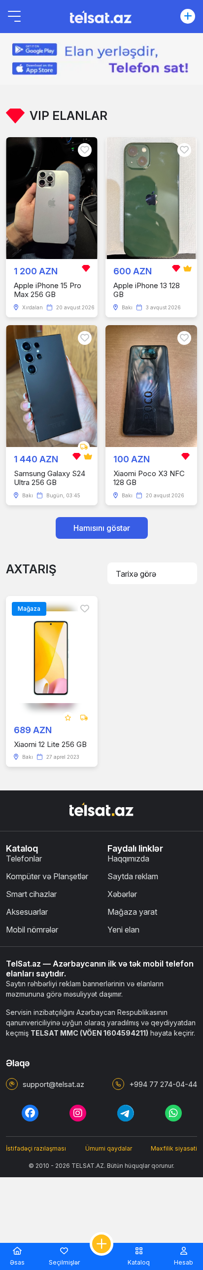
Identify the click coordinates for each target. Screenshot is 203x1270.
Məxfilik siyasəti (174, 1148)
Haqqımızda (128, 858)
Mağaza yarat (132, 912)
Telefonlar (24, 858)
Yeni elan (123, 929)
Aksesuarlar (27, 912)
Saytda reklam (132, 876)
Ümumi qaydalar (108, 1148)
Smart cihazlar (31, 894)
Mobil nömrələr (32, 929)
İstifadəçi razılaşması (36, 1148)
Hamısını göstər (101, 528)
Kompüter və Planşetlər (47, 876)
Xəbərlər (122, 894)
